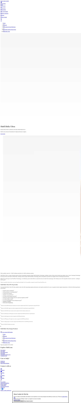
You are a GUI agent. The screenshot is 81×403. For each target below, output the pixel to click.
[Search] (40, 19)
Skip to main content (5, 1)
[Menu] (40, 21)
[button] (40, 6)
